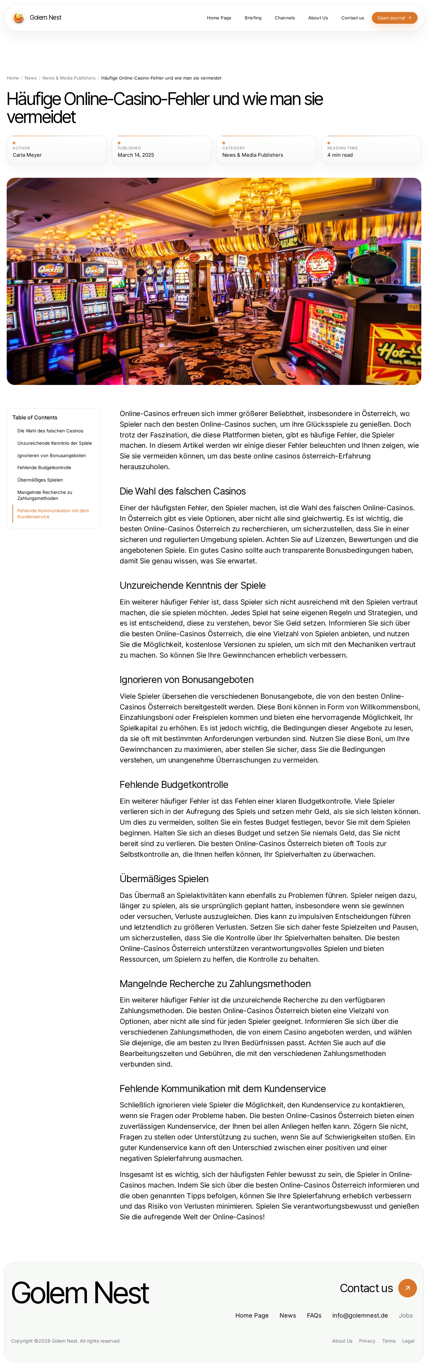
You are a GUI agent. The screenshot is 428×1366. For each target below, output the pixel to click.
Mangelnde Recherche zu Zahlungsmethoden (44, 495)
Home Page (252, 1315)
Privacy (367, 1341)
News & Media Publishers (69, 78)
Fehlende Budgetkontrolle (44, 467)
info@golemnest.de (360, 1315)
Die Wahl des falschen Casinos (50, 430)
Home (13, 78)
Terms (389, 1341)
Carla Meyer (27, 155)
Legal (408, 1341)
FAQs (314, 1315)
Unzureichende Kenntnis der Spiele (54, 443)
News (31, 78)
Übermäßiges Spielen (40, 480)
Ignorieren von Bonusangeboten (51, 455)
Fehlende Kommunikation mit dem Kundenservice (53, 514)
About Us (342, 1341)
